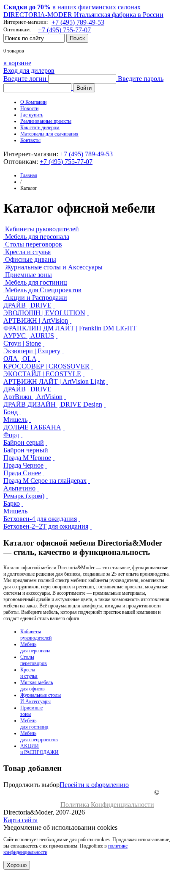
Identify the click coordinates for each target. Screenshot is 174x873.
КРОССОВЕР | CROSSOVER (46, 366)
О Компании (33, 102)
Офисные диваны (30, 259)
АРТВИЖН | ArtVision (35, 320)
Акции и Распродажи (36, 297)
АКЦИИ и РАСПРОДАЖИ (39, 749)
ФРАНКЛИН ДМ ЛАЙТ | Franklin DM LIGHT (69, 328)
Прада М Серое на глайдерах (45, 480)
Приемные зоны (28, 274)
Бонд (10, 412)
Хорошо (17, 865)
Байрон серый (23, 442)
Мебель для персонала (37, 236)
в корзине (17, 63)
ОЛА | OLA (19, 358)
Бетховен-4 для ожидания (40, 518)
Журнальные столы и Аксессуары (54, 267)
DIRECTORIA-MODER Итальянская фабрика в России (83, 14)
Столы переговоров (33, 244)
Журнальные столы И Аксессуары (40, 698)
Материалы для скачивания (49, 134)
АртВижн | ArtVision (33, 396)
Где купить (31, 115)
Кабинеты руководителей (42, 229)
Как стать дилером (40, 127)
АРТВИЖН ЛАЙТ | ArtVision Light (54, 381)
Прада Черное (23, 465)
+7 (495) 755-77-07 (64, 29)
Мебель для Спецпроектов (43, 290)
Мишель (15, 419)
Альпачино (19, 488)
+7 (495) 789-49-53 (78, 22)
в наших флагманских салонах (72, 7)
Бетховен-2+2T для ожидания (45, 526)
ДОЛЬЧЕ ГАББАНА (32, 427)
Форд (11, 434)
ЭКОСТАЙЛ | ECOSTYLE (42, 373)
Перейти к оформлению (94, 784)
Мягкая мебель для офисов (36, 685)
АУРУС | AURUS (28, 335)
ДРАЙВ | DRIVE (27, 305)
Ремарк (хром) (23, 495)
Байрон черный (25, 450)
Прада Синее (22, 473)
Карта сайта (20, 819)
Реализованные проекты (45, 121)
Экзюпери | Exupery (31, 351)
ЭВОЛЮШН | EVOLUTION (44, 312)
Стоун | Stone (22, 343)
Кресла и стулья (28, 251)
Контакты (30, 140)
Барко (11, 503)
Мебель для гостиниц (36, 282)
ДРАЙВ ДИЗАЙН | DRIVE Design (52, 404)
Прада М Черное (27, 457)
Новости (29, 108)
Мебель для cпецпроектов (39, 736)
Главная (28, 175)
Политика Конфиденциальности (107, 804)
